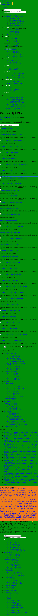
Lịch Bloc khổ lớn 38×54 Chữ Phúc (10, 304)
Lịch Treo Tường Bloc (23, 504)
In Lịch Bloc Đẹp (15, 500)
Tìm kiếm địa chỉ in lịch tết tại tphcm (14, 457)
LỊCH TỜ (6, 58)
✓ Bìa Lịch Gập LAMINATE (15, 74)
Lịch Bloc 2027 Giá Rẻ (17, 501)
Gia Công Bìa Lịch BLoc (24, 496)
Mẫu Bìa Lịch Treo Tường (14, 511)
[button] (5, 7)
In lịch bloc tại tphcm (9, 470)
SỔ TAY (6, 93)
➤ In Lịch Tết (7, 411)
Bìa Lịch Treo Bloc (27, 492)
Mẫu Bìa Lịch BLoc (25, 506)
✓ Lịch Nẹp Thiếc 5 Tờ (13, 62)
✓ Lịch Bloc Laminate (13, 89)
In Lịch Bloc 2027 (24, 498)
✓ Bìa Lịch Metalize (13, 45)
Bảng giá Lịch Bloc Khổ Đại (12, 476)
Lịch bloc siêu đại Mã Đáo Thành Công (11, 146)
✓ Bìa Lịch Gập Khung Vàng (15, 77)
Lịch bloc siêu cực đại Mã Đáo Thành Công (12, 170)
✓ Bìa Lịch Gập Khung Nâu (15, 75)
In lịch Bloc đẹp (8, 481)
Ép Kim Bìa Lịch (15, 519)
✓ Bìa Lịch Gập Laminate (14, 385)
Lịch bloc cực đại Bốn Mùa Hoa (9, 280)
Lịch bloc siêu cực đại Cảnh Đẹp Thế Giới (12, 292)
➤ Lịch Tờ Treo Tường (10, 404)
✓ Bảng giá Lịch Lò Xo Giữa (15, 102)
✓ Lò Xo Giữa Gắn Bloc (14, 54)
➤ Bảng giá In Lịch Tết (10, 426)
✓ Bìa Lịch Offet (12, 38)
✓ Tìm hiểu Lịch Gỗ (13, 423)
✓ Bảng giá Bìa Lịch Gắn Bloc (16, 104)
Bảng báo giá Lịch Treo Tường (12, 473)
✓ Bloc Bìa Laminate (13, 15)
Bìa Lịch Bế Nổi (30, 491)
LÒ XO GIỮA (8, 49)
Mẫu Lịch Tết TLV (9, 479)
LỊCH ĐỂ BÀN (8, 27)
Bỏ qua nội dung (4, 0)
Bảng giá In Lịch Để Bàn (11, 482)
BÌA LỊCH (7, 36)
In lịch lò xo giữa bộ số (10, 454)
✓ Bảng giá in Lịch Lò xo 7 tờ (15, 101)
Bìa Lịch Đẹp (26, 494)
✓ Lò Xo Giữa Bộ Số (13, 53)
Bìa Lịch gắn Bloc (15, 492)
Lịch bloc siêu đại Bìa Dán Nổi (8, 328)
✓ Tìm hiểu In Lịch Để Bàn (15, 419)
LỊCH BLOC (7, 13)
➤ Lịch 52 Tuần (8, 381)
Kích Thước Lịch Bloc (25, 499)
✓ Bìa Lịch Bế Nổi (12, 42)
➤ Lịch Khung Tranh (9, 401)
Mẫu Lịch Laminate (9, 467)
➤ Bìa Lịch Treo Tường (10, 371)
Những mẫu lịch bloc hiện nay (12, 463)
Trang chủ (3, 117)
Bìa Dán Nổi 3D (22, 489)
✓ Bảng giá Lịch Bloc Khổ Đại (16, 106)
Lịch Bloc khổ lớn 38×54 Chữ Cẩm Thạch (12, 184)
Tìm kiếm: (6, 11)
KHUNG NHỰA (8, 79)
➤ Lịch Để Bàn (8, 365)
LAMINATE (7, 85)
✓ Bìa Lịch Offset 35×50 (14, 378)
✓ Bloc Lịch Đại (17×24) (14, 17)
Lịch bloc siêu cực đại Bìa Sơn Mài (10, 232)
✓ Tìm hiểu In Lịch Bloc (14, 418)
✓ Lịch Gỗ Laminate (13, 87)
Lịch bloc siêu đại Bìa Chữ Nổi (8, 268)
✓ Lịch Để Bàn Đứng (13, 32)
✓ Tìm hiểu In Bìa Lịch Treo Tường (17, 424)
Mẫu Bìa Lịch (10, 506)
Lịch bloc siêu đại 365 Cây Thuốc (9, 208)
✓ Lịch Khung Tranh (13, 81)
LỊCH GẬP (7, 72)
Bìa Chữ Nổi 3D (12, 489)
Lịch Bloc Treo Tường (30, 502)
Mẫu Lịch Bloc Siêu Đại (24, 515)
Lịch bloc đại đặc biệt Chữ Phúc (9, 256)
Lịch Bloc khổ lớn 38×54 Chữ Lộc (10, 244)
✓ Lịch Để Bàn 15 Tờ (13, 31)
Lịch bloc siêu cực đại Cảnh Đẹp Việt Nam (12, 340)
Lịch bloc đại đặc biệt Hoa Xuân (9, 316)
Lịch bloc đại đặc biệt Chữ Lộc (8, 196)
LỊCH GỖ (6, 66)
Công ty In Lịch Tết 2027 (11, 438)
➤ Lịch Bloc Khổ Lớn (10, 353)
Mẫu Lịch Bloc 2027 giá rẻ (11, 445)
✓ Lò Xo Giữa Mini (12, 51)
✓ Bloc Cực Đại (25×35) (14, 20)
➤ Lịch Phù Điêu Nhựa (10, 403)
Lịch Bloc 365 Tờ (6, 502)
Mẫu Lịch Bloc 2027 (21, 513)
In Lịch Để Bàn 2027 (9, 448)
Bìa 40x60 (3, 489)
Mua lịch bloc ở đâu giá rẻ (11, 451)
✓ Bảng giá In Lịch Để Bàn (15, 99)
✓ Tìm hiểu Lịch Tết (13, 413)
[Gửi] (4, 539)
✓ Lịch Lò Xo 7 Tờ (12, 60)
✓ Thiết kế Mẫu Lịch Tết (14, 416)
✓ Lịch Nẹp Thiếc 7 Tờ (13, 63)
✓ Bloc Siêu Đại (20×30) (14, 18)
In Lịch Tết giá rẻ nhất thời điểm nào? (14, 432)
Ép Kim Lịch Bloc (28, 519)
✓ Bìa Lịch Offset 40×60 (14, 380)
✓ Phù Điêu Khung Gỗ (13, 69)
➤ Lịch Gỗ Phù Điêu (9, 400)
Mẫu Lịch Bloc (27, 511)
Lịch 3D (32, 500)
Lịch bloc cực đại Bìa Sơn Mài (8, 220)
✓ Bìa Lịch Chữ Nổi (13, 43)
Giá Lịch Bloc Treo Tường (11, 498)
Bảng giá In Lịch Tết (9, 441)
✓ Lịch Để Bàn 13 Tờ (13, 29)
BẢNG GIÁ (7, 95)
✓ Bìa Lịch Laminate (13, 47)
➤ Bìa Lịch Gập (8, 383)
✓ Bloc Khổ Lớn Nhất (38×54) (16, 363)
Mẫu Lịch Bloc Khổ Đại (11, 515)
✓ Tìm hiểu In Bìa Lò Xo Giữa (16, 421)
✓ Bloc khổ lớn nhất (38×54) (15, 23)
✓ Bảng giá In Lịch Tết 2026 (15, 97)
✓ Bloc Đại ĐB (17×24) (14, 356)
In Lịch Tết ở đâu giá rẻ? (10, 435)
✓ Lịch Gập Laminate (13, 91)
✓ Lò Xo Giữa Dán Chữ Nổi (15, 56)
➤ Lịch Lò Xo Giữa (9, 390)
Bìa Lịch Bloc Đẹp (19, 491)
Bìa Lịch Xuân (17, 494)
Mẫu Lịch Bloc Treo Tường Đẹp (23, 517)
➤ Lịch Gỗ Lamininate (10, 398)
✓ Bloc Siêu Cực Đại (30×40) (15, 22)
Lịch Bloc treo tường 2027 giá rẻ (6, 504)
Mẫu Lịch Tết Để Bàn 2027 (11, 460)
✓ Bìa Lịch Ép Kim (12, 40)
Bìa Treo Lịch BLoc (10, 496)
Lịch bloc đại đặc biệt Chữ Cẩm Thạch (11, 134)
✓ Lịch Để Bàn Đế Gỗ (13, 34)
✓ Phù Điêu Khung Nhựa (14, 83)
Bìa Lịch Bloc (8, 491)
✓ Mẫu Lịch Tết (11, 414)
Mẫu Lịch (10, 117)
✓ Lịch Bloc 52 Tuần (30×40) (15, 25)
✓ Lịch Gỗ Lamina (12, 68)
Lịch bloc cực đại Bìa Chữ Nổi (8, 158)
